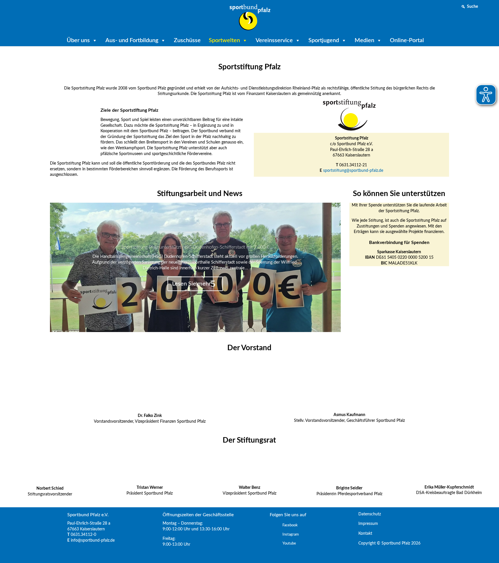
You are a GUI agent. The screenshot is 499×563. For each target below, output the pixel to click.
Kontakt (363, 534)
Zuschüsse (187, 40)
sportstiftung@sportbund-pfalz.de (353, 171)
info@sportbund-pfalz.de (93, 540)
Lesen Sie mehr (191, 284)
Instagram (290, 534)
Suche (472, 7)
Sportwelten (224, 40)
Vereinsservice (274, 40)
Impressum (366, 524)
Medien (364, 40)
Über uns (78, 40)
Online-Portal (407, 40)
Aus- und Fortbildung (131, 40)
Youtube (289, 543)
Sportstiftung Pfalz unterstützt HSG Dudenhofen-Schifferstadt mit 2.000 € (195, 247)
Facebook (290, 525)
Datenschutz (367, 514)
